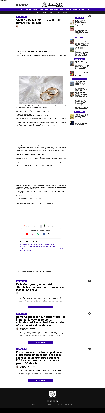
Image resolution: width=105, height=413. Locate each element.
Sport (51, 9)
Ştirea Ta (56, 9)
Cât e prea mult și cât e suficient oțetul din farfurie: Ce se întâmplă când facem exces (37, 244)
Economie (81, 9)
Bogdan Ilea (23, 329)
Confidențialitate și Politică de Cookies (58, 12)
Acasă (22, 9)
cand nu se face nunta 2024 (35, 271)
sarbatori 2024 (49, 271)
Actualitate (28, 9)
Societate (75, 9)
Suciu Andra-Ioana (24, 27)
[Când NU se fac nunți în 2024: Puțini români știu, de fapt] (41, 90)
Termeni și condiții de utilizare (44, 404)
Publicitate (44, 12)
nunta (43, 271)
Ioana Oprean (23, 294)
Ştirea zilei (35, 9)
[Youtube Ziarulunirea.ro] (57, 401)
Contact (38, 12)
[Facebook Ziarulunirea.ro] (48, 401)
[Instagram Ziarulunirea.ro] (54, 401)
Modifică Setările (3, 0)
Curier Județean (44, 9)
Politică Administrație (65, 9)
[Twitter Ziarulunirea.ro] (51, 401)
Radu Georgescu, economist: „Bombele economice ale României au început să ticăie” (37, 246)
